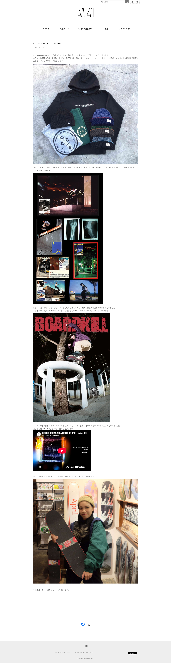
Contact (124, 29)
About (64, 29)
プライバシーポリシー (62, 653)
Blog (105, 29)
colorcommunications (49, 43)
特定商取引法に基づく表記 (84, 653)
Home (45, 29)
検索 (127, 1)
